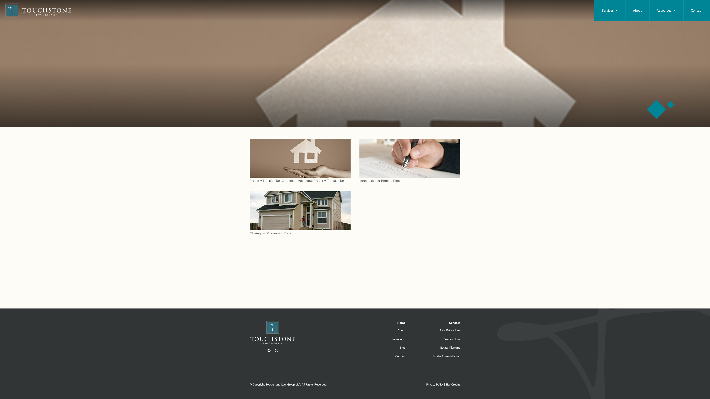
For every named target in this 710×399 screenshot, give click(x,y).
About (637, 10)
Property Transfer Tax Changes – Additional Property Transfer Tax (297, 180)
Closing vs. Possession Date (270, 233)
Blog (402, 347)
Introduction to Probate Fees (379, 180)
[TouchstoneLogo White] (273, 333)
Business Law (451, 339)
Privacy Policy (435, 384)
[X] (276, 350)
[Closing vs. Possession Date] (300, 194)
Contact (697, 10)
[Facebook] (269, 350)
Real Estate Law (450, 330)
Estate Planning (450, 347)
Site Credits (453, 384)
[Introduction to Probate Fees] (409, 141)
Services (608, 10)
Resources (664, 10)
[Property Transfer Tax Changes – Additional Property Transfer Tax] (300, 141)
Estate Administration (446, 356)
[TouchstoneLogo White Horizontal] (39, 10)
